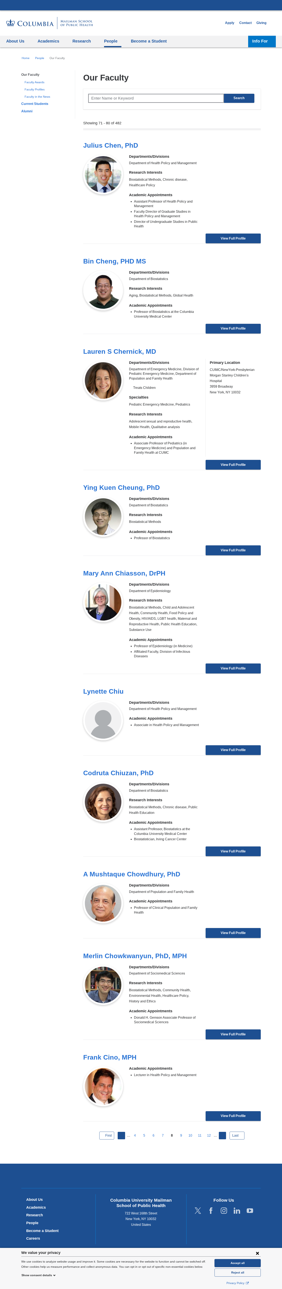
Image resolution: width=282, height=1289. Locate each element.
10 (190, 1135)
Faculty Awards (34, 82)
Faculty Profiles (35, 89)
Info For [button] (260, 41)
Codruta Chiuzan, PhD (118, 773)
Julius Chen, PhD (110, 145)
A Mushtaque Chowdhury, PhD (131, 874)
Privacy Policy (235, 1283)
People (39, 58)
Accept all (238, 1263)
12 (209, 1135)
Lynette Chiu (103, 691)
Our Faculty (30, 74)
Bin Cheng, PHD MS (114, 261)
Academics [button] (48, 41)
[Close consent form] (257, 1253)
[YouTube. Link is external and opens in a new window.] (249, 1210)
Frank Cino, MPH (109, 1057)
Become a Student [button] (149, 41)
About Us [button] (15, 41)
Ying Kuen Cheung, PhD (121, 487)
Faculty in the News (37, 96)
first (108, 1135)
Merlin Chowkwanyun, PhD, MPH (135, 956)
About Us (34, 1200)
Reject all (237, 1272)
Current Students (34, 104)
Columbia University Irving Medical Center (141, 5)
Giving (261, 23)
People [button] (110, 41)
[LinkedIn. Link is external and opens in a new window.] (236, 1210)
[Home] (49, 23)
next (222, 1135)
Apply (229, 23)
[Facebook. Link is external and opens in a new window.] (210, 1210)
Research (34, 1215)
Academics (36, 1207)
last (235, 1135)
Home (26, 58)
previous (121, 1135)
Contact (245, 23)
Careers (33, 1238)
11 (199, 1135)
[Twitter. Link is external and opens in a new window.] (197, 1210)
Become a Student (42, 1231)
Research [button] (81, 41)
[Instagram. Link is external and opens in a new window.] (223, 1210)
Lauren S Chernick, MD (119, 351)
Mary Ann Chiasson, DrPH (124, 573)
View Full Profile (233, 238)
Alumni (26, 111)
